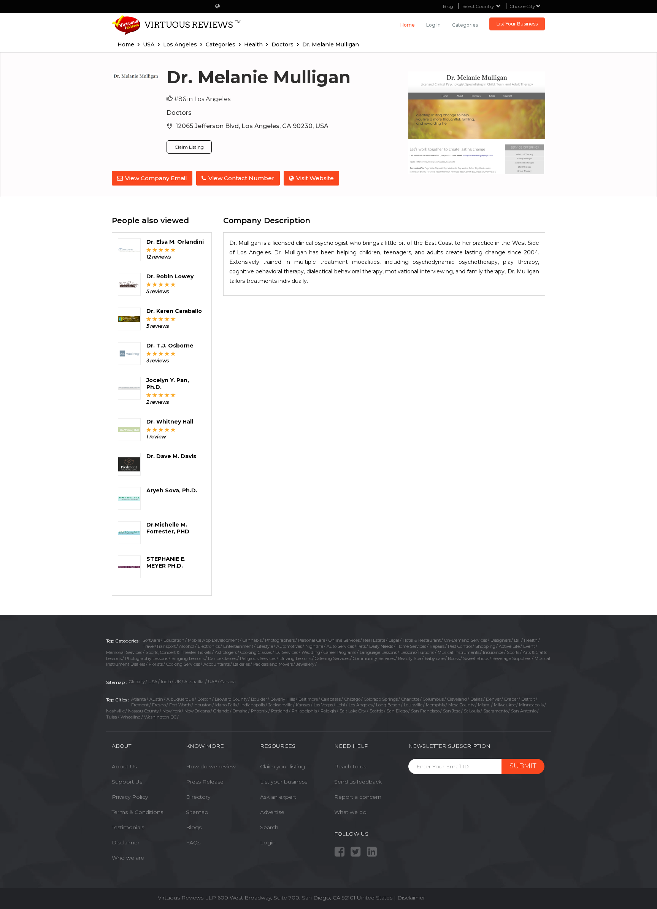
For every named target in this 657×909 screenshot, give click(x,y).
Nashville (115, 711)
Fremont (140, 705)
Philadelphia (304, 711)
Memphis (435, 705)
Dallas (476, 699)
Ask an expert (278, 796)
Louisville (413, 705)
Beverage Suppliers (511, 658)
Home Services (411, 646)
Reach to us (350, 766)
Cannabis (252, 640)
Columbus (433, 699)
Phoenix (259, 711)
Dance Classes (222, 658)
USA (152, 681)
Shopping (485, 646)
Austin (156, 699)
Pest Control (460, 646)
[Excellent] (173, 249)
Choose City (523, 6)
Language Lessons (378, 652)
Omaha (240, 711)
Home (407, 25)
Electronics (209, 646)
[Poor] (148, 249)
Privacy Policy (130, 796)
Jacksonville (280, 705)
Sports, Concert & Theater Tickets (178, 652)
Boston (204, 699)
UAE (212, 681)
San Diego (397, 711)
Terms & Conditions (137, 812)
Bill (517, 640)
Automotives (289, 646)
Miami (484, 705)
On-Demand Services (465, 640)
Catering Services (332, 658)
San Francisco (425, 711)
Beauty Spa (409, 658)
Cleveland (457, 699)
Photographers (280, 640)
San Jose (451, 711)
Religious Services (258, 658)
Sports (513, 652)
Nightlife (314, 646)
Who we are (128, 857)
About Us (124, 766)
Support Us (127, 781)
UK (178, 681)
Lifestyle (265, 646)
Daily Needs (381, 646)
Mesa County (461, 705)
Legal (394, 640)
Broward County (231, 699)
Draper (511, 699)
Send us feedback (358, 781)
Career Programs (340, 652)
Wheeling (131, 717)
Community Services (374, 658)
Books (454, 658)
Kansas (303, 705)
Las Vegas (323, 705)
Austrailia (194, 681)
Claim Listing (189, 147)
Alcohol (186, 646)
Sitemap (197, 812)
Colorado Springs (381, 699)
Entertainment (238, 646)
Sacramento (495, 711)
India (166, 681)
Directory (198, 796)
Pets (361, 646)
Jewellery (305, 664)
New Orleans (197, 711)
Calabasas (331, 699)
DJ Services (286, 652)
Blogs (194, 827)
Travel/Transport (159, 646)
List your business (283, 781)
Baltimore (308, 699)
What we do (350, 812)
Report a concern (357, 796)
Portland (279, 711)
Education (173, 640)
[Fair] (154, 249)
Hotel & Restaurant (422, 640)
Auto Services (340, 646)
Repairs (437, 646)
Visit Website (315, 178)
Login (268, 842)
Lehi (340, 705)
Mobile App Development (213, 640)
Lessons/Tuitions (417, 652)
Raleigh (328, 711)
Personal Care (311, 640)
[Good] (161, 249)
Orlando (221, 711)
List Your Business (517, 24)
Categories (465, 25)
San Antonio (523, 711)
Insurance (493, 652)
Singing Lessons (188, 658)
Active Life (509, 646)
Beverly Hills (282, 699)
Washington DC (160, 717)
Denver (493, 699)
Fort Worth (180, 705)
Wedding (311, 652)
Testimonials (128, 827)
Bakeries (241, 664)
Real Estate (374, 640)
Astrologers (226, 652)
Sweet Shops (476, 658)
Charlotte (410, 699)
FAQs (193, 842)
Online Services (344, 640)
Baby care (434, 658)
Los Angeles (361, 705)
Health (531, 640)
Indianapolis (252, 705)
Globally (137, 681)
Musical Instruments (458, 652)
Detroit (528, 699)
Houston (203, 705)
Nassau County (143, 711)
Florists (156, 664)
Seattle (376, 711)
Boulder (259, 699)
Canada (228, 681)
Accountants (216, 664)
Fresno (159, 705)
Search (269, 827)
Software (151, 640)
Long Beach (388, 705)
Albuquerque (180, 699)
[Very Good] (167, 249)
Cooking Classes (256, 652)
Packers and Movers (273, 664)
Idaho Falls (226, 705)
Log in (433, 25)
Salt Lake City (353, 711)
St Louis (472, 711)
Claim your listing (282, 766)
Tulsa (111, 717)
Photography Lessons (146, 658)
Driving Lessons (295, 658)
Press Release (205, 781)
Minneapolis (531, 705)
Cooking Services (183, 664)
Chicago (352, 699)
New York (171, 711)
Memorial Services (124, 652)
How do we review (211, 766)
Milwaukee (505, 705)
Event (529, 646)
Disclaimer (126, 842)
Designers (500, 640)
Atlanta (138, 699)
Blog (448, 6)
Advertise (272, 812)
